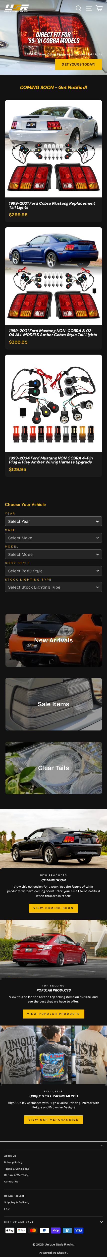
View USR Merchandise (53, 1119)
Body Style (17, 563)
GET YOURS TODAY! (78, 64)
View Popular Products (53, 1014)
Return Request (14, 1195)
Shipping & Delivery (16, 1202)
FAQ (6, 1208)
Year (10, 513)
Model (12, 546)
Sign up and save (19, 1222)
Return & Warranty (16, 1175)
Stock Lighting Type (28, 579)
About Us (10, 1155)
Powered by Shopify (53, 1252)
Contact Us (11, 1181)
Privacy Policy (13, 1162)
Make (10, 530)
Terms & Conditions (16, 1168)
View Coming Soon (53, 908)
